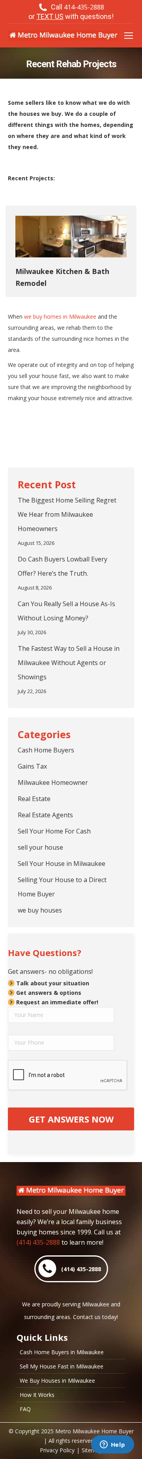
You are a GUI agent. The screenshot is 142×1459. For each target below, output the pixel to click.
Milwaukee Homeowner (53, 782)
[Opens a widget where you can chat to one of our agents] (112, 1445)
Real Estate (34, 798)
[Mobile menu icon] (128, 35)
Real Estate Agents (45, 815)
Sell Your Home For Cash (54, 831)
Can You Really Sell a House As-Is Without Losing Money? (66, 610)
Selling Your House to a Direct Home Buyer (62, 886)
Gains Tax (32, 766)
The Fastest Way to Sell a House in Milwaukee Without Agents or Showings (69, 662)
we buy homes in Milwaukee (60, 316)
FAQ (25, 1409)
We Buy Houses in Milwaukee (57, 1381)
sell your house (40, 847)
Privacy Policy (57, 1450)
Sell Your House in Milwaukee (61, 863)
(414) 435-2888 (38, 1242)
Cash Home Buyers (46, 750)
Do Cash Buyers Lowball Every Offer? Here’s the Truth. (62, 566)
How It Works (37, 1395)
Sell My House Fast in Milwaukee (61, 1366)
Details (71, 236)
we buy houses (40, 910)
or (71, 16)
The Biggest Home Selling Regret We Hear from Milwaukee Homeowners (67, 514)
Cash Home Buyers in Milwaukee (62, 1352)
